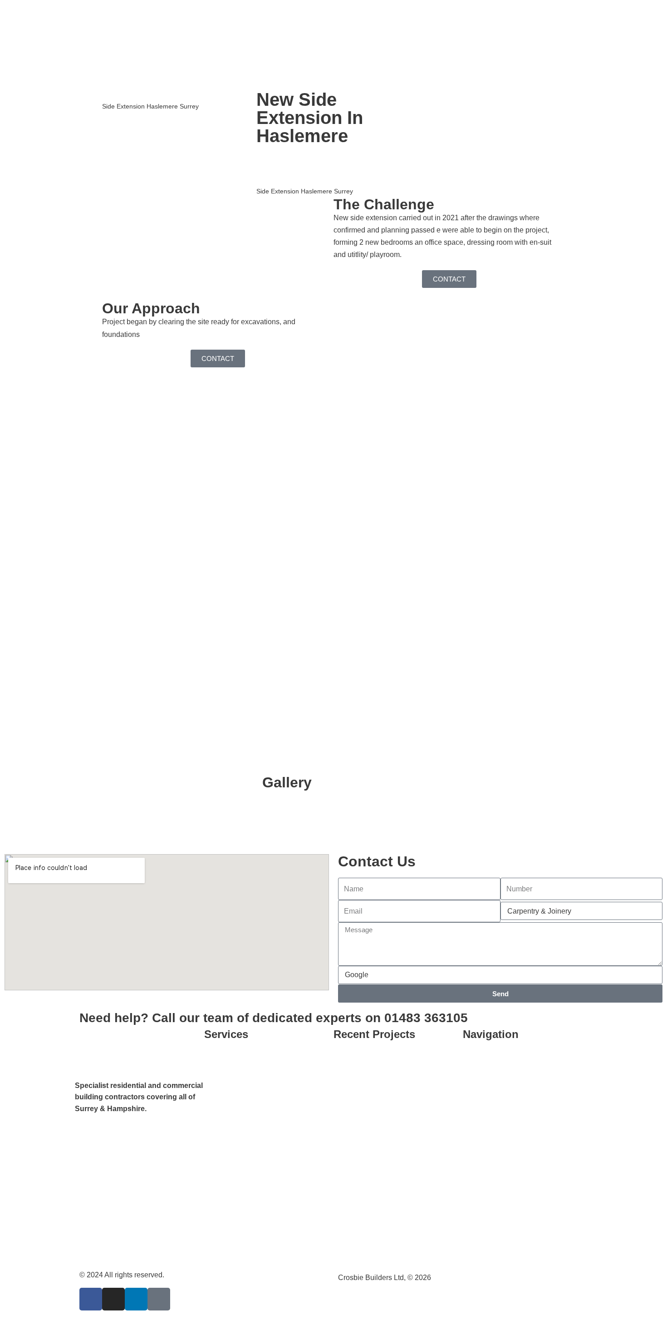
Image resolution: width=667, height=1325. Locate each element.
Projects (171, 95)
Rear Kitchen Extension (381, 1173)
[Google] (158, 1299)
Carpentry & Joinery (245, 1059)
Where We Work (239, 1226)
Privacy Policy (495, 1163)
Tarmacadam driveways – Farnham (384, 1198)
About (481, 1080)
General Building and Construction (268, 1122)
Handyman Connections (252, 1247)
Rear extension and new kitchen (394, 1152)
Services (486, 1122)
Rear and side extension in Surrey (397, 1131)
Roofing (226, 1184)
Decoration (231, 1080)
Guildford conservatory (379, 1110)
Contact (484, 1101)
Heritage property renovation (259, 1163)
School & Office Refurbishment (262, 1205)
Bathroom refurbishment (381, 1059)
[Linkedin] (136, 1299)
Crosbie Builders (125, 95)
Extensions (231, 1101)
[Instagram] (113, 1299)
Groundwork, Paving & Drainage (265, 1143)
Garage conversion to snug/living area (395, 1084)
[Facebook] (90, 1299)
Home (481, 1059)
